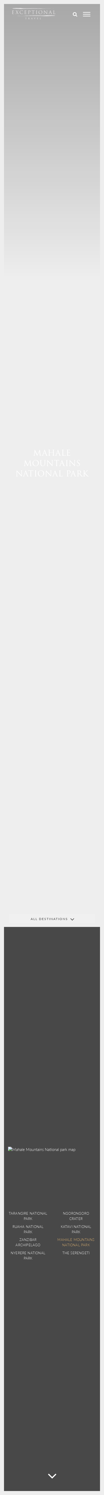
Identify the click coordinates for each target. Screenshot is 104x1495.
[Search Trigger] (75, 14)
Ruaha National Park (28, 1229)
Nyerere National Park (28, 1255)
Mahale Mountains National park (75, 1242)
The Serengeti (76, 1252)
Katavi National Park (76, 1229)
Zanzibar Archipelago (27, 1242)
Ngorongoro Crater (76, 1216)
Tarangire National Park (28, 1216)
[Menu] (86, 14)
